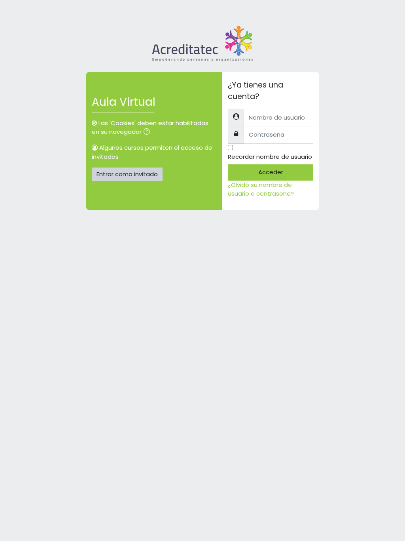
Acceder (270, 172)
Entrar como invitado (127, 174)
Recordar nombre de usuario (270, 156)
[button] (148, 132)
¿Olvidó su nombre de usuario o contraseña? (261, 189)
